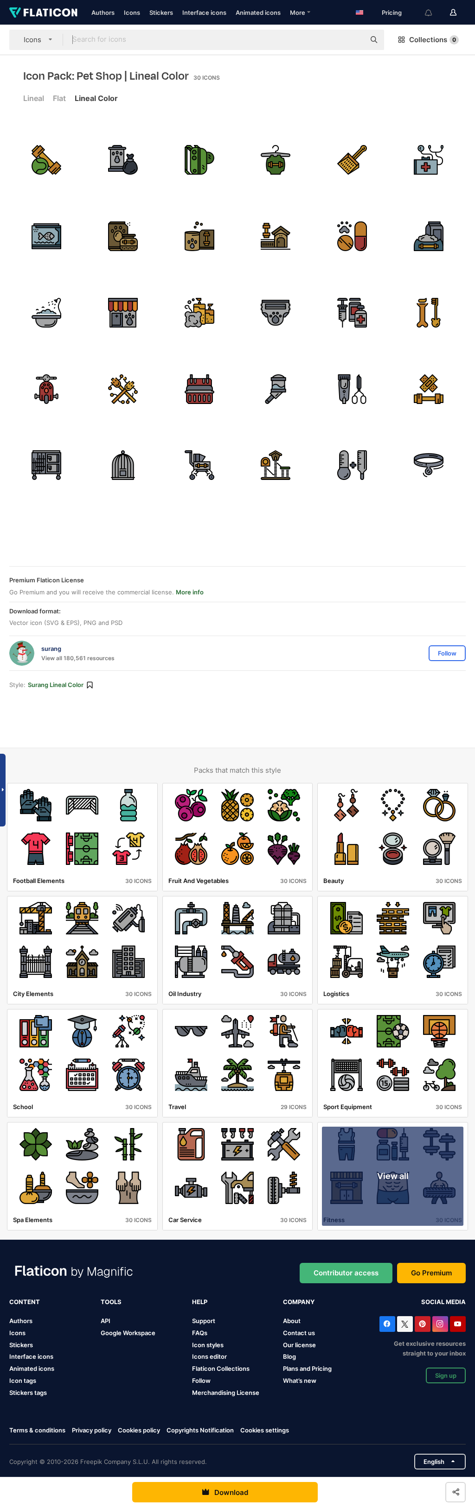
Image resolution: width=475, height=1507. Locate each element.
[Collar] (428, 465)
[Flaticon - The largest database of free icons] (43, 12)
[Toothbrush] (428, 312)
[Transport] (199, 389)
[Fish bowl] (46, 236)
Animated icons (258, 12)
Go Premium (431, 1272)
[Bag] (199, 159)
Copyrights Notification (200, 1430)
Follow (201, 1380)
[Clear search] (353, 40)
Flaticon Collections (221, 1368)
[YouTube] (458, 1324)
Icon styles (208, 1345)
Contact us (299, 1333)
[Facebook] (387, 1324)
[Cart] (199, 465)
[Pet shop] (123, 312)
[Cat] (276, 465)
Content (24, 1301)
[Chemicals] (352, 465)
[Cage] (46, 465)
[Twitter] (405, 1324)
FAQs (199, 1333)
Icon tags (22, 1380)
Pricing (392, 12)
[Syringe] (352, 312)
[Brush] (352, 389)
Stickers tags (28, 1392)
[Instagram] (440, 1324)
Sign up (445, 1375)
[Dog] (276, 159)
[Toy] (46, 389)
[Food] (123, 236)
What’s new (299, 1380)
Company (299, 1301)
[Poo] (123, 159)
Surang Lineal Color (55, 684)
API (105, 1320)
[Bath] (46, 312)
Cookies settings (264, 1430)
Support (203, 1320)
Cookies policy (139, 1430)
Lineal (33, 98)
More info (190, 592)
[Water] (276, 389)
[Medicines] (352, 236)
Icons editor (209, 1356)
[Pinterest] (422, 1324)
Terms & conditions (37, 1430)
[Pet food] (428, 236)
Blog (289, 1356)
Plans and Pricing (307, 1368)
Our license (299, 1345)
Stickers (161, 12)
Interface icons (204, 12)
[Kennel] (276, 236)
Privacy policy (91, 1430)
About (292, 1320)
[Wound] (428, 389)
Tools (111, 1301)
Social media (443, 1301)
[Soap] (199, 312)
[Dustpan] (352, 159)
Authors (103, 12)
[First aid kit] (428, 159)
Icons (132, 12)
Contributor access (346, 1272)
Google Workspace (128, 1333)
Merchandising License (225, 1392)
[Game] (46, 159)
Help (199, 1301)
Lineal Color (96, 98)
